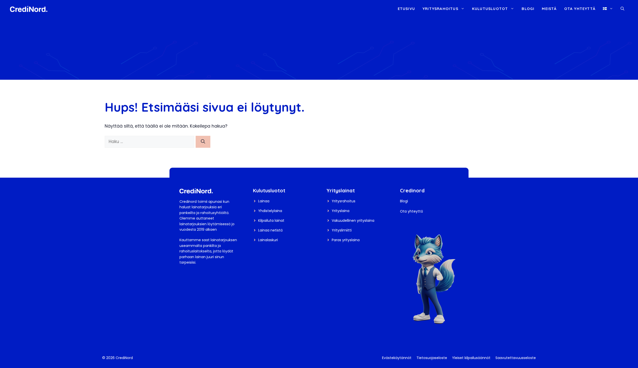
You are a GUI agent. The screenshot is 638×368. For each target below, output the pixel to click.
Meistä (549, 8)
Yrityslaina (340, 210)
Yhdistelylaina (270, 210)
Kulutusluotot (490, 8)
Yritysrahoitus (440, 8)
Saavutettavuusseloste (515, 357)
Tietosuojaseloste (431, 357)
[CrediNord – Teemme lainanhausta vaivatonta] (28, 8)
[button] (622, 8)
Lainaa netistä (270, 230)
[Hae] (203, 142)
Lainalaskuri (268, 239)
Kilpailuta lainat (271, 220)
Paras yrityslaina (346, 239)
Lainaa (263, 201)
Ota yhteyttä (579, 8)
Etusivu (406, 8)
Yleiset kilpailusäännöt (471, 357)
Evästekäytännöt (396, 357)
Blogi (528, 8)
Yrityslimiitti (342, 230)
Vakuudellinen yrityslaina (353, 220)
